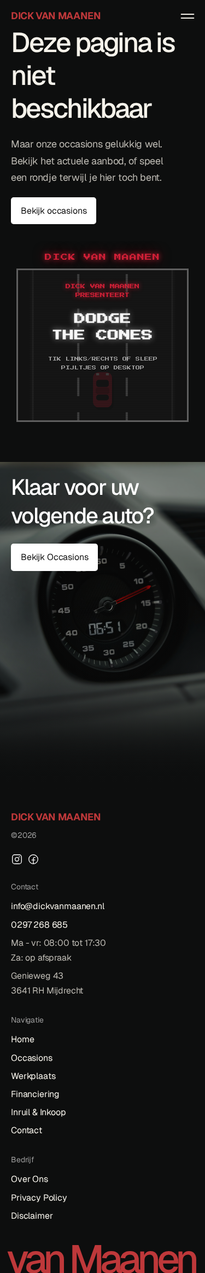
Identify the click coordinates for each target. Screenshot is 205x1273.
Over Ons (29, 1179)
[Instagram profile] (17, 859)
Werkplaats (33, 1076)
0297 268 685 (39, 925)
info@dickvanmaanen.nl (57, 906)
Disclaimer (31, 1215)
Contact (26, 1130)
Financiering (35, 1094)
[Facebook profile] (33, 859)
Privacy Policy (39, 1197)
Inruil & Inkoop (38, 1112)
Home (22, 1039)
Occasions (31, 1058)
